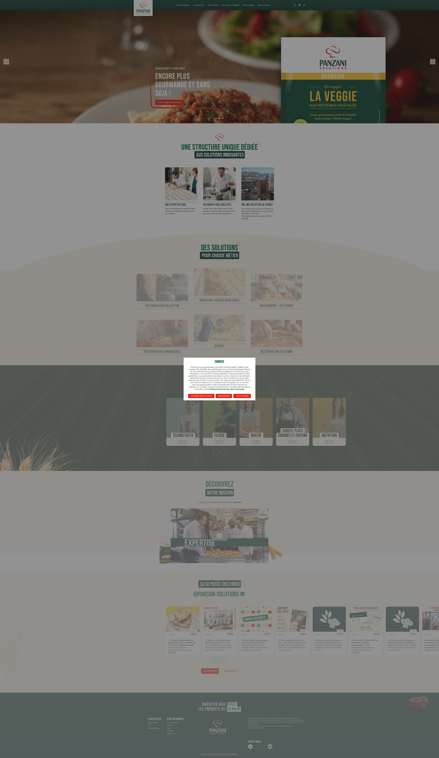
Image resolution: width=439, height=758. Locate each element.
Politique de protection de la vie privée (226, 389)
